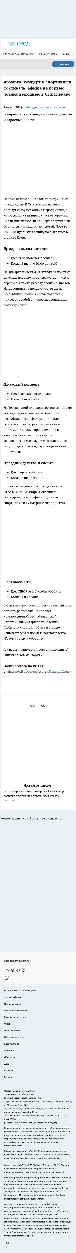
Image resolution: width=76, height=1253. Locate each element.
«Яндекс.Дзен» (59, 671)
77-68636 (34, 1165)
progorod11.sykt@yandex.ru (18, 1122)
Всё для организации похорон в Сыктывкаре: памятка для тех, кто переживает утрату (35, 795)
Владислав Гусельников (46, 107)
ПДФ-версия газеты (14, 1037)
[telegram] (44, 705)
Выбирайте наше (48, 54)
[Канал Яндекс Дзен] (23, 970)
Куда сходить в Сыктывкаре (18, 54)
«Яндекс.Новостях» (22, 671)
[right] (72, 54)
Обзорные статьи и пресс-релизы (21, 990)
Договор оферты (13, 997)
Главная (8, 1077)
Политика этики (12, 1004)
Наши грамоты (12, 1030)
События (8, 1070)
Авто (6, 1063)
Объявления (10, 1057)
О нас (7, 1023)
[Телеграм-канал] (18, 970)
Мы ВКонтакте (11, 1043)
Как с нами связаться (15, 1017)
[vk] (33, 705)
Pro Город (9, 1050)
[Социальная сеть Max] (7, 977)
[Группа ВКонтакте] (7, 970)
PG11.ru (10, 232)
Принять (63, 64)
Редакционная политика (16, 1010)
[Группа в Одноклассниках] (12, 970)
